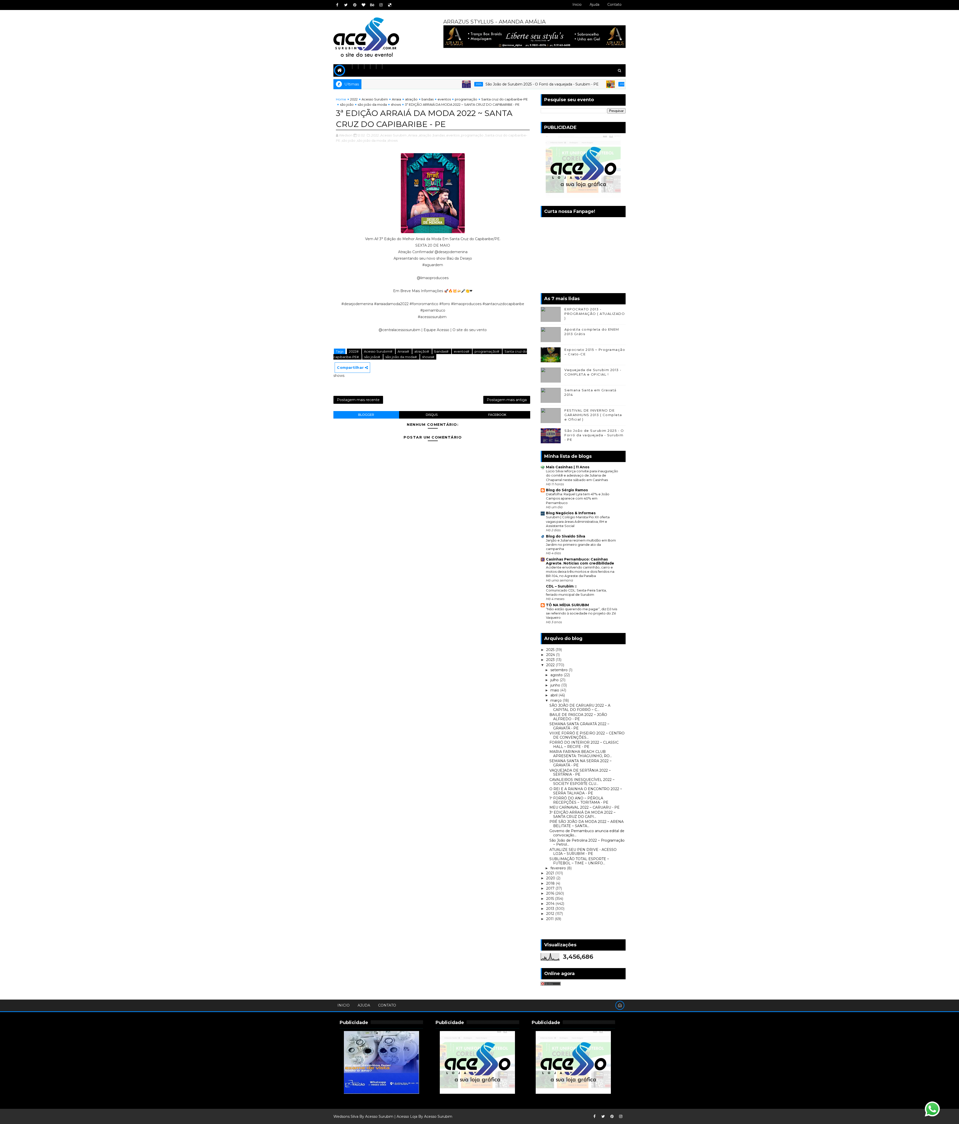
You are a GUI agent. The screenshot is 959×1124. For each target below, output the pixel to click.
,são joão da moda (371, 140)
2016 (550, 893)
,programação (471, 135)
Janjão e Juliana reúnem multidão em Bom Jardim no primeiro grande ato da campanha (581, 544)
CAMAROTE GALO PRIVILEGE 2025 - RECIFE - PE (619, 84)
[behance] (372, 5)
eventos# (462, 351)
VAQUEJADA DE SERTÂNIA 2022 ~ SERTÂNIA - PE (580, 772)
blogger (366, 415)
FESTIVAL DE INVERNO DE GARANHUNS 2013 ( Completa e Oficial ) (593, 414)
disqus (432, 415)
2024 (551, 654)
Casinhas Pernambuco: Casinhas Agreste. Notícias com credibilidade (580, 561)
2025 (424, 84)
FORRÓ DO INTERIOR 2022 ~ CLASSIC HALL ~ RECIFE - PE (584, 744)
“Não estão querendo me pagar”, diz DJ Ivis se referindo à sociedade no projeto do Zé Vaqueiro (581, 613)
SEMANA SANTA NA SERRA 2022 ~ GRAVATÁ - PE (580, 763)
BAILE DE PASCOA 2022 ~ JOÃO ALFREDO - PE (578, 716)
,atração (424, 135)
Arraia (396, 99)
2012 (550, 913)
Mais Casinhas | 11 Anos (567, 467)
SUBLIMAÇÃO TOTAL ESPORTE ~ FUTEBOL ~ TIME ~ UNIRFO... (579, 861)
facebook (497, 415)
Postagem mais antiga (507, 400)
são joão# (372, 357)
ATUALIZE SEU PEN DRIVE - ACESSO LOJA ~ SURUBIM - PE (583, 851)
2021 (550, 873)
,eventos (453, 135)
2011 (550, 919)
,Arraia (412, 135)
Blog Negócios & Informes (571, 513)
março (556, 700)
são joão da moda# (401, 357)
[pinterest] (354, 5)
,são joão (348, 140)
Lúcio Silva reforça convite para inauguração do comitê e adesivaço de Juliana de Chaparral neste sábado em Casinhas (582, 475)
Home (341, 99)
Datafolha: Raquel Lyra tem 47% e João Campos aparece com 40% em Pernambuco (577, 498)
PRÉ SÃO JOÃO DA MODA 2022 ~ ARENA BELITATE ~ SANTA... (586, 823)
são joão (347, 104)
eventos (444, 99)
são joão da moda (372, 104)
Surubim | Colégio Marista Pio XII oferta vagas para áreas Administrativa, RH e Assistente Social (578, 521)
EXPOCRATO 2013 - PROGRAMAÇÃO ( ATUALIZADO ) (594, 313)
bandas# (441, 351)
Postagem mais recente (358, 400)
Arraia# (404, 351)
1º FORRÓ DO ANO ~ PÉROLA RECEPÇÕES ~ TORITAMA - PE (578, 800)
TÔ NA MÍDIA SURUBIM (567, 605)
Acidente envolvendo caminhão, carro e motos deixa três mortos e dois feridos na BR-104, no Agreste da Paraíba (580, 571)
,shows (392, 140)
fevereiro (558, 868)
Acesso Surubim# (378, 351)
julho (555, 680)
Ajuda (594, 4)
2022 (354, 99)
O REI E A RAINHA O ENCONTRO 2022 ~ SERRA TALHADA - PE (585, 791)
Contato (614, 4)
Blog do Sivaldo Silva (565, 536)
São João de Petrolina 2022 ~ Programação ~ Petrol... (587, 842)
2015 (550, 898)
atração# (422, 351)
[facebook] (337, 5)
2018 (551, 883)
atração (411, 99)
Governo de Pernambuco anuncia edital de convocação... (586, 833)
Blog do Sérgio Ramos (567, 490)
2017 (550, 888)
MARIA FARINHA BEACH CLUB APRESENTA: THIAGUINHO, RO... (580, 753)
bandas (428, 99)
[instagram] (381, 5)
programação (466, 99)
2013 (550, 908)
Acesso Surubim (375, 99)
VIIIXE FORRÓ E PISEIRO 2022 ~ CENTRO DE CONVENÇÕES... (587, 735)
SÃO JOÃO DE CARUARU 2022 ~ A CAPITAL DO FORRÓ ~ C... (579, 707)
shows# (428, 357)
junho (555, 685)
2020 (551, 878)
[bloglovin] (363, 5)
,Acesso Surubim (393, 135)
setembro (559, 670)
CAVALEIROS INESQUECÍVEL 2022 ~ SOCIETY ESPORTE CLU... (582, 781)
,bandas (438, 135)
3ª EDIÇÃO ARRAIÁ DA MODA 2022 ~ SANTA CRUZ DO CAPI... (582, 814)
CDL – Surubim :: (561, 586)
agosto (557, 675)
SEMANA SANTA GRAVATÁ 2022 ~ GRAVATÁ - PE (579, 726)
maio (555, 690)
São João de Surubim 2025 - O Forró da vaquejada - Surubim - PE (487, 84)
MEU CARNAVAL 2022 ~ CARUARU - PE (584, 807)
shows (396, 104)
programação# (487, 351)
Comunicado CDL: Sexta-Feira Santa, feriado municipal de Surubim (576, 592)
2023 (551, 659)
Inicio (577, 4)
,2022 (375, 135)
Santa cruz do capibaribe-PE (504, 99)
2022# (354, 351)
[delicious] (389, 5)
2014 (550, 903)
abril (554, 695)
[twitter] (346, 5)
